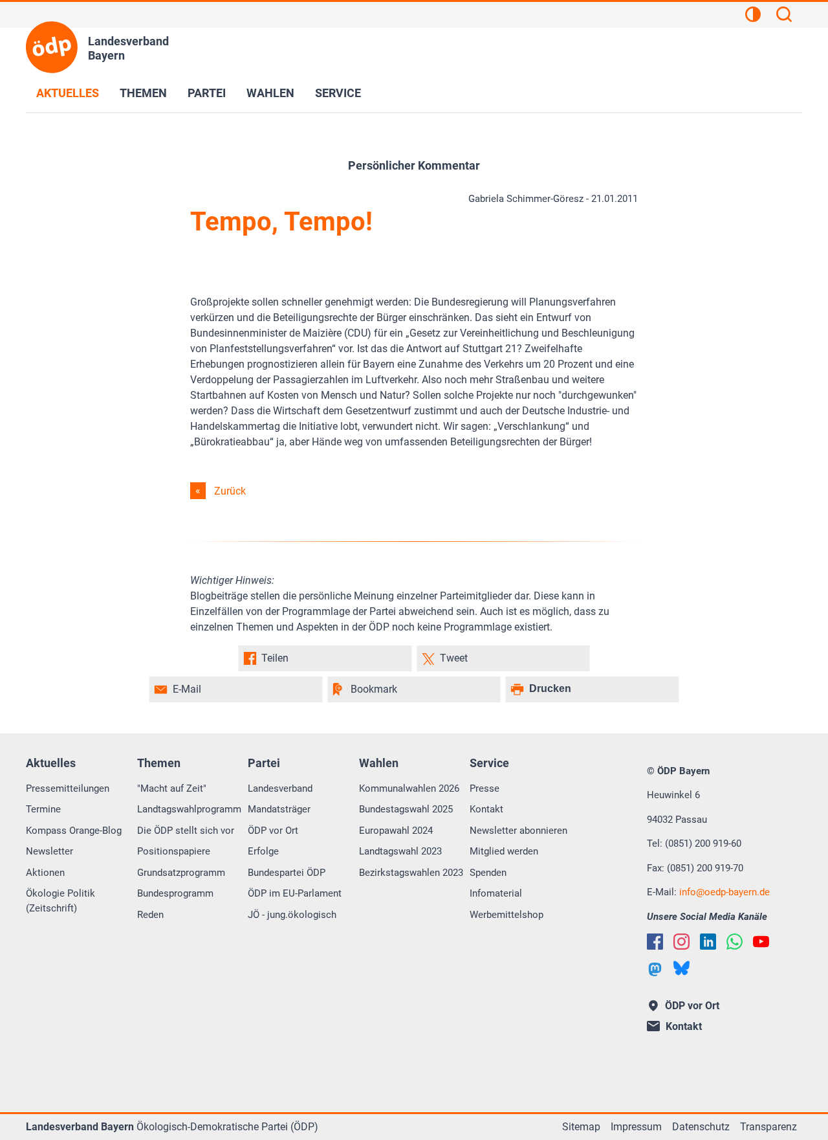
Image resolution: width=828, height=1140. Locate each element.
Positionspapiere (173, 851)
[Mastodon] (655, 969)
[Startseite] (52, 47)
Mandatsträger (279, 809)
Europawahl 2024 (396, 830)
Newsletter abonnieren (518, 830)
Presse (484, 788)
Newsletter (49, 851)
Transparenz (768, 1127)
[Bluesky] (681, 968)
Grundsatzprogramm (181, 872)
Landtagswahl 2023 (400, 851)
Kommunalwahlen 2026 (409, 788)
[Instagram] (681, 941)
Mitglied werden (504, 851)
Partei (207, 93)
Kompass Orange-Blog (74, 830)
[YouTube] (761, 941)
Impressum (636, 1127)
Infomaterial (496, 893)
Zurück (230, 491)
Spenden (488, 872)
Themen (143, 93)
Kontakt (486, 809)
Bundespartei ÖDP (286, 872)
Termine (43, 809)
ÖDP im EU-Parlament (295, 893)
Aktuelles (67, 93)
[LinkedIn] (708, 941)
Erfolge (263, 851)
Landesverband (280, 788)
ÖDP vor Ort (273, 830)
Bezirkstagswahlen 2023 (411, 872)
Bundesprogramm (175, 893)
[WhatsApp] (734, 941)
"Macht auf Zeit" (171, 788)
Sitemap (581, 1127)
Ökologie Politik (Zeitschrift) (60, 901)
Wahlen (270, 93)
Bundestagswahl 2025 (406, 809)
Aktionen (45, 872)
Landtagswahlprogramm (189, 809)
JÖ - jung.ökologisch (292, 915)
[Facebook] (655, 941)
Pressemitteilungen (67, 788)
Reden (150, 915)
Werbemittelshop (506, 915)
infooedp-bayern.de (724, 892)
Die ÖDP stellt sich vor (185, 830)
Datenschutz (701, 1127)
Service (338, 93)
